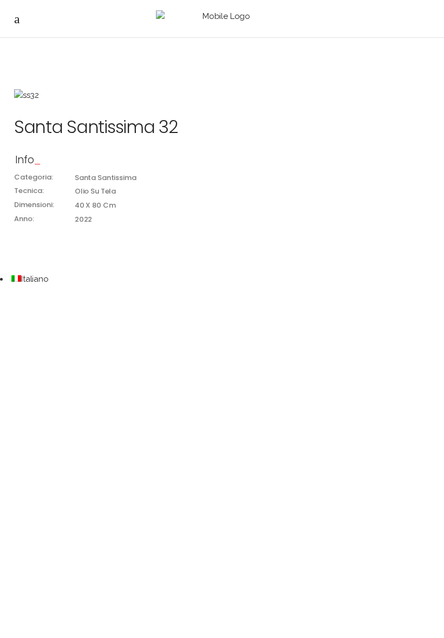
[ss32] (222, 95)
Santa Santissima (105, 177)
